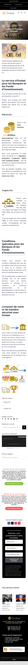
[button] (3, 602)
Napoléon (22, 156)
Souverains (6, 158)
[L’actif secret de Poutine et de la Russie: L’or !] (7, 595)
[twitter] (5, 418)
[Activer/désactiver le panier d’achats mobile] (18, 12)
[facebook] (2, 418)
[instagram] (8, 418)
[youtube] (19, 523)
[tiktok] (11, 418)
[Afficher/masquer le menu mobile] (25, 12)
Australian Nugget (12, 160)
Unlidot (14, 659)
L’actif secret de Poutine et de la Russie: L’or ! (6, 606)
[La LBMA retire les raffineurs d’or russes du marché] (21, 595)
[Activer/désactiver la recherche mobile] (21, 12)
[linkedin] (14, 418)
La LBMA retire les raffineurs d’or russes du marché (20, 606)
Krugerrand (16, 158)
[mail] (17, 418)
